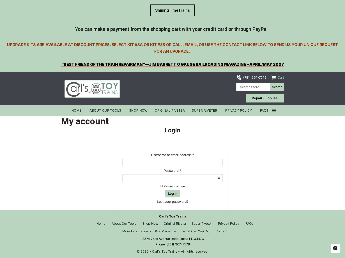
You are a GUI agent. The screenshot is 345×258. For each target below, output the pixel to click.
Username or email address (179, 155)
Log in (172, 193)
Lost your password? (172, 202)
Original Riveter (170, 110)
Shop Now (138, 110)
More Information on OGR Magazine (149, 231)
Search (277, 87)
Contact (221, 231)
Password (179, 171)
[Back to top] (335, 248)
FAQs (264, 110)
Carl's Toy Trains (165, 251)
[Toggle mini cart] (274, 77)
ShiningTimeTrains (172, 10)
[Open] (274, 110)
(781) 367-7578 (178, 244)
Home (76, 110)
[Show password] (219, 178)
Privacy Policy (239, 110)
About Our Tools (105, 110)
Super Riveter (205, 110)
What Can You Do (196, 231)
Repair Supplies (265, 98)
